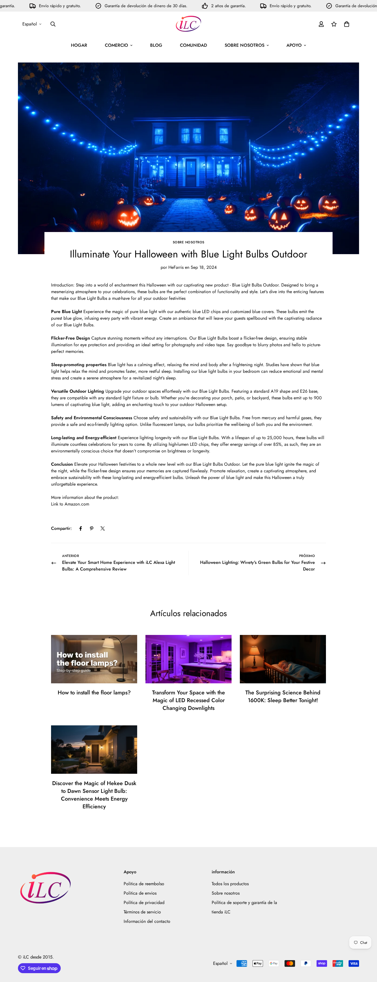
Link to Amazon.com (70, 504)
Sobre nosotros (189, 242)
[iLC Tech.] (188, 24)
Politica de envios (140, 893)
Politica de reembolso (144, 884)
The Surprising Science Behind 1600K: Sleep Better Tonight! (282, 696)
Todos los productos (230, 884)
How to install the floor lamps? (94, 693)
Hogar (79, 45)
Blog (156, 45)
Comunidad (193, 45)
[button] (346, 24)
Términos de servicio (142, 912)
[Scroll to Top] (366, 951)
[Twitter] (102, 528)
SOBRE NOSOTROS (244, 45)
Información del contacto (147, 921)
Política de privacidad (144, 902)
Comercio (116, 45)
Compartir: (61, 528)
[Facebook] (80, 528)
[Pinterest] (91, 528)
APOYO (294, 45)
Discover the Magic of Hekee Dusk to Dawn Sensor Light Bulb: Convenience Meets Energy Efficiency (94, 795)
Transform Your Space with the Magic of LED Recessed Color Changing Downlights (188, 700)
